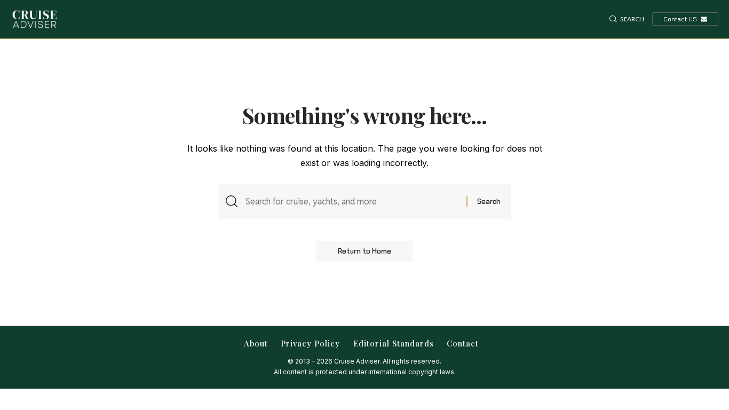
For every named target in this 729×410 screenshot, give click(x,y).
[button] (626, 19)
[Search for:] (351, 201)
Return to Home (364, 251)
